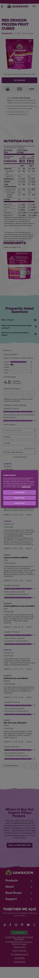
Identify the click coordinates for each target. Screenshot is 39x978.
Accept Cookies (19, 503)
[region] (19, 489)
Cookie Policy (26, 487)
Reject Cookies (19, 497)
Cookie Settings (19, 492)
